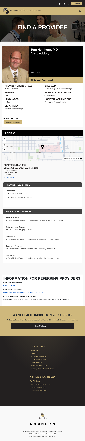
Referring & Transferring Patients (42, 369)
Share (15, 118)
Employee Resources (38, 356)
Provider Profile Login (39, 366)
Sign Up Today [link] (41, 326)
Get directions (9, 177)
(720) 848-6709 (9, 285)
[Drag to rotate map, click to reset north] (4, 145)
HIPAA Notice (33, 436)
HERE (77, 158)
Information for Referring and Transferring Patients (23, 292)
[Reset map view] (4, 149)
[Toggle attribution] (81, 158)
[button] (42, 147)
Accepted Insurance (37, 387)
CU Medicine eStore (38, 359)
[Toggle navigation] (75, 11)
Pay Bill (77, 3)
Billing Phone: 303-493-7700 (40, 384)
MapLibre (67, 158)
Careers (34, 353)
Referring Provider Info (13, 122)
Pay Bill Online (35, 381)
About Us (34, 350)
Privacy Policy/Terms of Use (47, 436)
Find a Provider (36, 363)
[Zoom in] (4, 138)
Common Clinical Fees (38, 390)
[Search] (80, 11)
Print (7, 118)
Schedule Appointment (43, 80)
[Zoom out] (4, 142)
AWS (73, 158)
